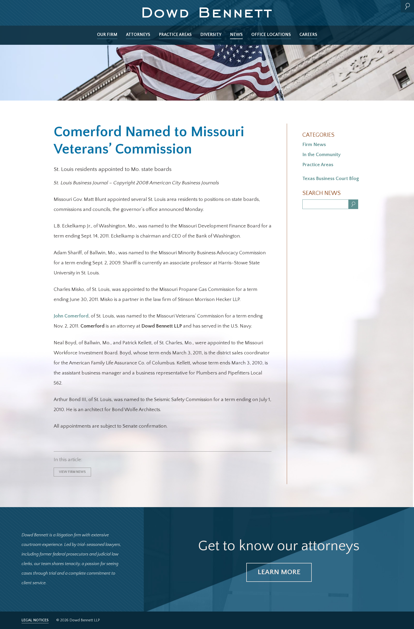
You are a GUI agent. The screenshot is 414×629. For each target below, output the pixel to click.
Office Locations (271, 34)
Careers (308, 34)
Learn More (279, 572)
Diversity (210, 34)
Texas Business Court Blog (330, 178)
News (236, 34)
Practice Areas (175, 34)
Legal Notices (35, 620)
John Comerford (71, 316)
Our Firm (107, 34)
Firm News (314, 144)
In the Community (321, 154)
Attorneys (138, 34)
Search (407, 6)
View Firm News (72, 472)
